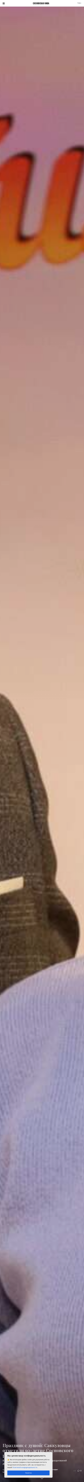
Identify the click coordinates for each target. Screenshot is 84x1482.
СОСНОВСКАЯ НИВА (41, 3)
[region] (28, 1465)
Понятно (28, 1473)
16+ (79, 3)
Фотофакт (54, 1470)
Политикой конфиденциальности (24, 1467)
